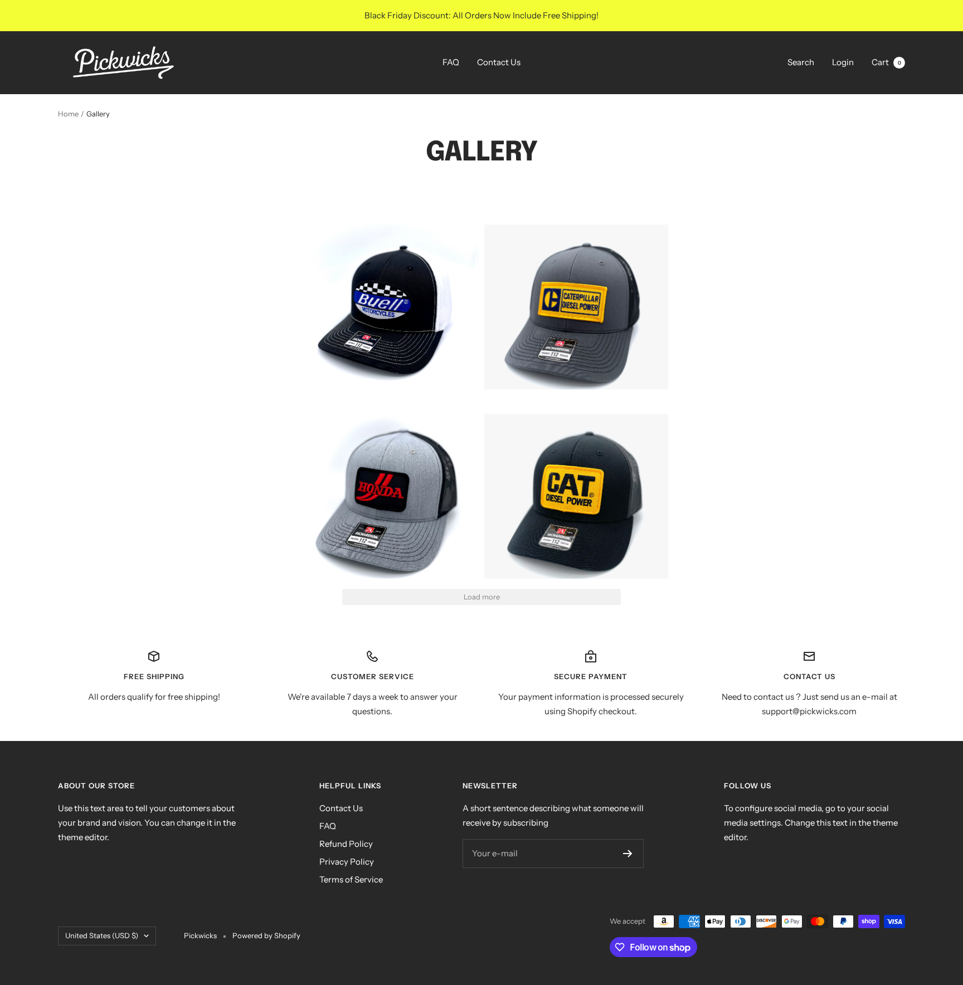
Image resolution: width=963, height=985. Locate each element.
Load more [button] (482, 596)
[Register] (628, 853)
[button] (387, 297)
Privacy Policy (346, 861)
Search (800, 62)
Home (68, 113)
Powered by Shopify (266, 935)
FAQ (450, 62)
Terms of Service (351, 879)
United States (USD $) (101, 935)
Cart (886, 62)
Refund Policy (346, 843)
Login (843, 62)
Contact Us (499, 62)
